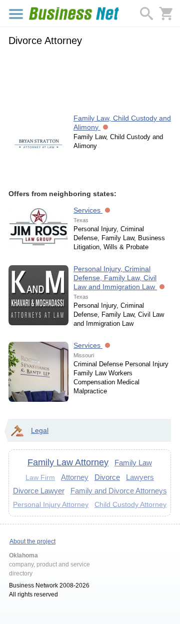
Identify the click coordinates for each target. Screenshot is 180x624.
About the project (33, 541)
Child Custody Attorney (130, 504)
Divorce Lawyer (38, 490)
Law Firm (40, 477)
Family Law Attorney (68, 462)
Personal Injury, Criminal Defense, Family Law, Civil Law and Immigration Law (115, 278)
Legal (39, 430)
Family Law (133, 462)
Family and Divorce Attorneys (118, 490)
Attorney (74, 477)
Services (88, 210)
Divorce (107, 477)
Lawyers (140, 477)
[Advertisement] (89, 78)
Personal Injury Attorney (50, 504)
